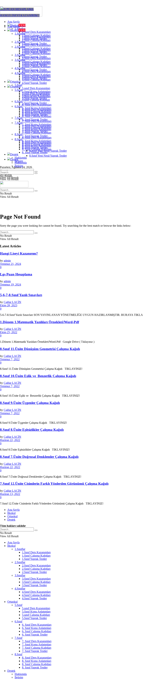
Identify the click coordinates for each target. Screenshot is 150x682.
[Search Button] (36, 173)
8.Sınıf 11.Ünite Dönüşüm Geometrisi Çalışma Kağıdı (40, 349)
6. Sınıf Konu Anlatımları (36, 112)
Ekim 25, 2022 (8, 332)
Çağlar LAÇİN (12, 302)
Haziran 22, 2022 (10, 440)
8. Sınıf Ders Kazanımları (36, 142)
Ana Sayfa (13, 21)
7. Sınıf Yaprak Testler (35, 135)
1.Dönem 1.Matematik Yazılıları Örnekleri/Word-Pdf (39, 322)
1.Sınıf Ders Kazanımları (36, 31)
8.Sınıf (18, 134)
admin (7, 260)
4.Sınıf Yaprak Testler (34, 82)
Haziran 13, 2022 (10, 494)
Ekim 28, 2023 (8, 305)
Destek (14, 154)
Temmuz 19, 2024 (10, 284)
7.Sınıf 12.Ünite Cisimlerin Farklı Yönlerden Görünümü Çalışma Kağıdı (54, 483)
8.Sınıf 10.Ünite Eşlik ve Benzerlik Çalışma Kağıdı (38, 376)
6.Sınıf (18, 101)
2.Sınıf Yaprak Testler (34, 56)
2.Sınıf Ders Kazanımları (36, 50)
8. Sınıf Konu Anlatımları (36, 145)
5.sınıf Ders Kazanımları (36, 88)
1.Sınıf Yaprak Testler (34, 43)
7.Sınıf (18, 117)
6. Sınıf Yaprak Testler (35, 119)
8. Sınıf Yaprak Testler (35, 152)
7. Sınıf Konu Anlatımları (36, 129)
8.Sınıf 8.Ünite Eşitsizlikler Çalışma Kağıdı (32, 430)
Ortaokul (15, 81)
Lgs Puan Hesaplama (16, 274)
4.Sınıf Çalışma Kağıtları (36, 79)
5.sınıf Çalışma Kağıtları (36, 99)
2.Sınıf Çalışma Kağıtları (36, 53)
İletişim (19, 165)
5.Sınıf (18, 89)
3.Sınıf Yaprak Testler (34, 69)
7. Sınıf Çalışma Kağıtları (36, 132)
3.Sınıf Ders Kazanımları (36, 63)
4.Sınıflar (20, 73)
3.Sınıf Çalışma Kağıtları (36, 66)
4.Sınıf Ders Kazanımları (36, 76)
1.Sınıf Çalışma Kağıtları (36, 40)
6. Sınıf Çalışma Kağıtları (36, 116)
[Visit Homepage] (21, 15)
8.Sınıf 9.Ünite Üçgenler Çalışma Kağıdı (30, 403)
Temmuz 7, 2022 (10, 359)
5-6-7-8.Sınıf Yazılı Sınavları (21, 295)
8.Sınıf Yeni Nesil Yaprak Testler (48, 155)
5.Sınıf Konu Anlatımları (36, 96)
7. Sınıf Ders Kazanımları (36, 126)
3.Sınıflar (20, 59)
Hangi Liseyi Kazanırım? (19, 253)
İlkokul (18, 30)
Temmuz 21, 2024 (10, 263)
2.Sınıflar (20, 46)
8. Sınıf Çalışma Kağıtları (36, 149)
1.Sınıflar (20, 33)
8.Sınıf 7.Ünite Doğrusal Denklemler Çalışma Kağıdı (39, 457)
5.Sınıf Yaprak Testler (34, 103)
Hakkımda (21, 157)
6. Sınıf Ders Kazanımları (36, 109)
